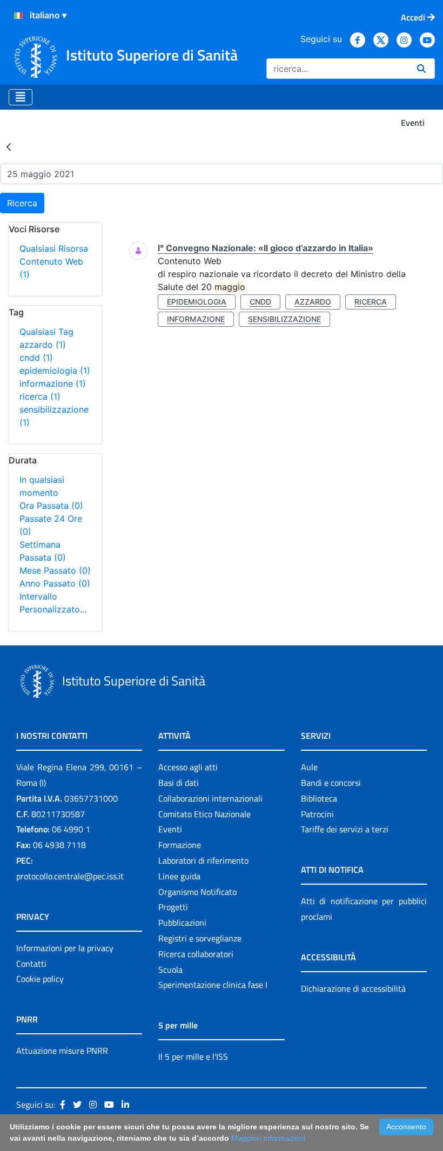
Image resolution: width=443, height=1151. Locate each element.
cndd (36, 357)
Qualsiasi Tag (46, 331)
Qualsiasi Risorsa (53, 248)
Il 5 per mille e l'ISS (193, 1056)
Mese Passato (55, 570)
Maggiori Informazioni (268, 1138)
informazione (52, 383)
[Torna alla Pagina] (8, 146)
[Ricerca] (421, 68)
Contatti (31, 963)
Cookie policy (40, 978)
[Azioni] (18, 15)
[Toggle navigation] (20, 97)
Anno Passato (54, 583)
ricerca (40, 396)
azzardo (42, 344)
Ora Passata (51, 505)
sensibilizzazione (284, 319)
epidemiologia (54, 370)
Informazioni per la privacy (64, 947)
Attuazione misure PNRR (62, 1050)
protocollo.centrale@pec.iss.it (70, 876)
